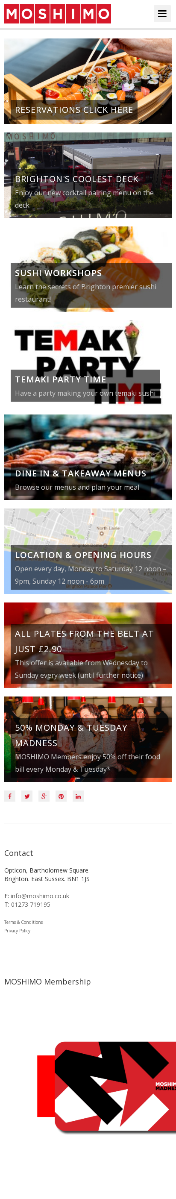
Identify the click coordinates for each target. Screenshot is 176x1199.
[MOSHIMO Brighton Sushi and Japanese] (57, 14)
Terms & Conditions (23, 922)
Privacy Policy (17, 931)
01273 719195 (30, 904)
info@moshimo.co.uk (40, 896)
